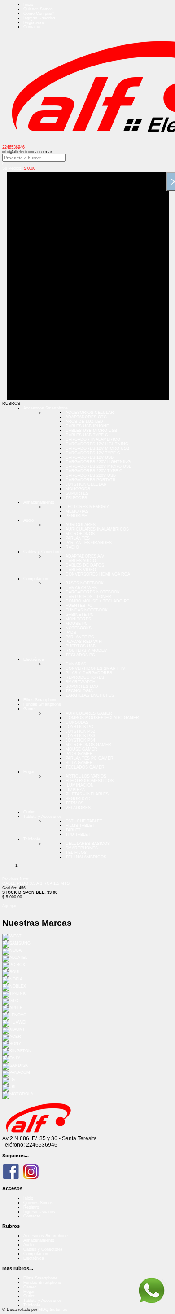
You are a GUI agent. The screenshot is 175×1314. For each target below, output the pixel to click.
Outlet (29, 812)
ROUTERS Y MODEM (87, 650)
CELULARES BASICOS (88, 843)
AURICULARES (81, 525)
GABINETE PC (80, 614)
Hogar (29, 771)
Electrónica (33, 659)
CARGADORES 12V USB (90, 457)
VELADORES (78, 807)
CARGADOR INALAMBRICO (93, 439)
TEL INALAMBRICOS (86, 857)
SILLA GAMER (79, 762)
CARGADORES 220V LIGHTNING (98, 462)
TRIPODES (76, 498)
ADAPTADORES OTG (86, 417)
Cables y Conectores (43, 551)
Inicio (28, 4)
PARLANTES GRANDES (89, 543)
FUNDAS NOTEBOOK (87, 610)
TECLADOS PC (80, 655)
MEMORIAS (77, 511)
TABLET (73, 830)
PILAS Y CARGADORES (89, 673)
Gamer (29, 709)
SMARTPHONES (82, 848)
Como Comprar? (38, 13)
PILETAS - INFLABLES (87, 794)
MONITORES (78, 619)
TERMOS (74, 803)
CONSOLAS (77, 722)
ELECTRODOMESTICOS (90, 780)
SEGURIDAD (78, 798)
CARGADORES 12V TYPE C (93, 453)
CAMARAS (76, 664)
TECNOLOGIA (79, 691)
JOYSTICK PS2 (80, 731)
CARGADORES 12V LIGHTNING (97, 444)
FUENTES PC (79, 605)
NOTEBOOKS (79, 628)
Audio (28, 520)
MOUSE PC (77, 623)
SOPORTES (77, 493)
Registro (31, 1207)
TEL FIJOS (76, 852)
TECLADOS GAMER (85, 767)
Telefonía (31, 839)
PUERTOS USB (81, 646)
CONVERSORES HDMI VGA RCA (98, 574)
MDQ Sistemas (53, 1309)
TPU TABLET (78, 834)
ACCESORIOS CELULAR (90, 412)
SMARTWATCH (81, 682)
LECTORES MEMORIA (87, 507)
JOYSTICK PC (79, 727)
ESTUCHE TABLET (84, 821)
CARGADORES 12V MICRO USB (97, 448)
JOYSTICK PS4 (80, 740)
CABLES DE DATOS (85, 565)
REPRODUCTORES (85, 677)
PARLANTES (78, 538)
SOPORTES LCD (82, 686)
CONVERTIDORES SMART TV (95, 668)
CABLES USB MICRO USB (91, 430)
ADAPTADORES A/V (85, 556)
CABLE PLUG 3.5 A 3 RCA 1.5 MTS (36, 883)
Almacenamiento (38, 502)
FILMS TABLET (80, 825)
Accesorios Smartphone (45, 408)
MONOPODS (78, 489)
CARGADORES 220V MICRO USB (98, 466)
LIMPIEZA (75, 789)
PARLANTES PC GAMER (90, 758)
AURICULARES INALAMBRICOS (97, 529)
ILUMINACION (80, 785)
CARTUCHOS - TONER (88, 596)
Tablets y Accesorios (42, 816)
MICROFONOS (80, 534)
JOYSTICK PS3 (80, 736)
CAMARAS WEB (81, 587)
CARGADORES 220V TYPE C (94, 471)
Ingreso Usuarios (39, 18)
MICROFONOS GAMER (88, 745)
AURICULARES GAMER (89, 713)
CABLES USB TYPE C (87, 435)
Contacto (31, 27)
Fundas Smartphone (42, 704)
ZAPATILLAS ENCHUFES (90, 695)
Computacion (35, 578)
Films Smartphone (40, 700)
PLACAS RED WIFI (84, 641)
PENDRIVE (76, 516)
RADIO (72, 547)
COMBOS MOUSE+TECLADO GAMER (102, 718)
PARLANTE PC (80, 637)
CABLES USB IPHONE (87, 426)
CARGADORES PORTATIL (91, 480)
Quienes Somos (38, 9)
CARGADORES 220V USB (91, 475)
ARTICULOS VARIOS (86, 776)
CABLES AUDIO (81, 560)
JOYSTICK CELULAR (86, 484)
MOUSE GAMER (81, 749)
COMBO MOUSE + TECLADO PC (98, 601)
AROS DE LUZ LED (84, 421)
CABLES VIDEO (81, 569)
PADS (71, 632)
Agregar (9, 906)
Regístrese (33, 22)
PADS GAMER (79, 753)
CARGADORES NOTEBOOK (93, 592)
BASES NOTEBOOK (85, 583)
